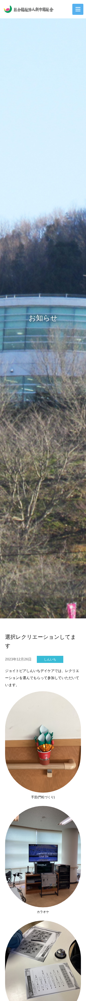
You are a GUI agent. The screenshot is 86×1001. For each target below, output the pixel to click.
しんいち (50, 659)
